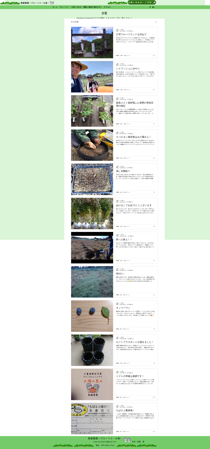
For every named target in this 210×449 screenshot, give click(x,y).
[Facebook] (150, 7)
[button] (156, 22)
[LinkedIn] (153, 7)
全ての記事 (74, 22)
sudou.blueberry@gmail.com (104, 442)
